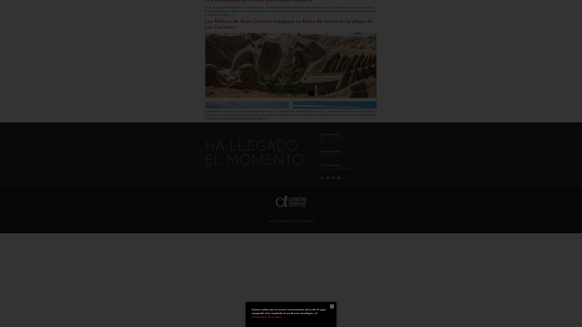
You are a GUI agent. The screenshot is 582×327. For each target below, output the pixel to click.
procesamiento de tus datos (267, 317)
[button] (331, 306)
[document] (291, 163)
